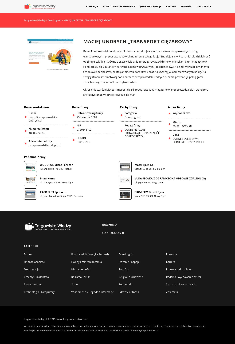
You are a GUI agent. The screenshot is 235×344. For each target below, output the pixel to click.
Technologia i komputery (39, 292)
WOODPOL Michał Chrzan (56, 165)
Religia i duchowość (131, 277)
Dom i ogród (132, 117)
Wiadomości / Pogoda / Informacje (92, 292)
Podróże (186, 6)
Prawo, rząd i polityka (179, 269)
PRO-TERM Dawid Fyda (149, 192)
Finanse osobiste (34, 262)
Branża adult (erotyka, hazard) (90, 254)
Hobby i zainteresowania (119, 6)
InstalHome (47, 178)
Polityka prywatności (146, 330)
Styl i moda (203, 6)
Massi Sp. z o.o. (144, 165)
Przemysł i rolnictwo (36, 277)
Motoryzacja (31, 269)
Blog (105, 233)
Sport (74, 284)
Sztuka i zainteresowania (181, 284)
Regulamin (117, 233)
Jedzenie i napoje (150, 6)
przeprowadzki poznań (121, 95)
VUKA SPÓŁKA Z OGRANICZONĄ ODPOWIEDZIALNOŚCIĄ (170, 178)
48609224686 (37, 133)
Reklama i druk (80, 277)
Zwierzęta (172, 292)
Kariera (171, 6)
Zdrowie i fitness (129, 292)
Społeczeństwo (33, 284)
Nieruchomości (80, 269)
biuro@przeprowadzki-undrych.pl (43, 119)
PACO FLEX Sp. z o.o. (53, 192)
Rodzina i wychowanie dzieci (183, 277)
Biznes (28, 254)
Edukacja (92, 6)
